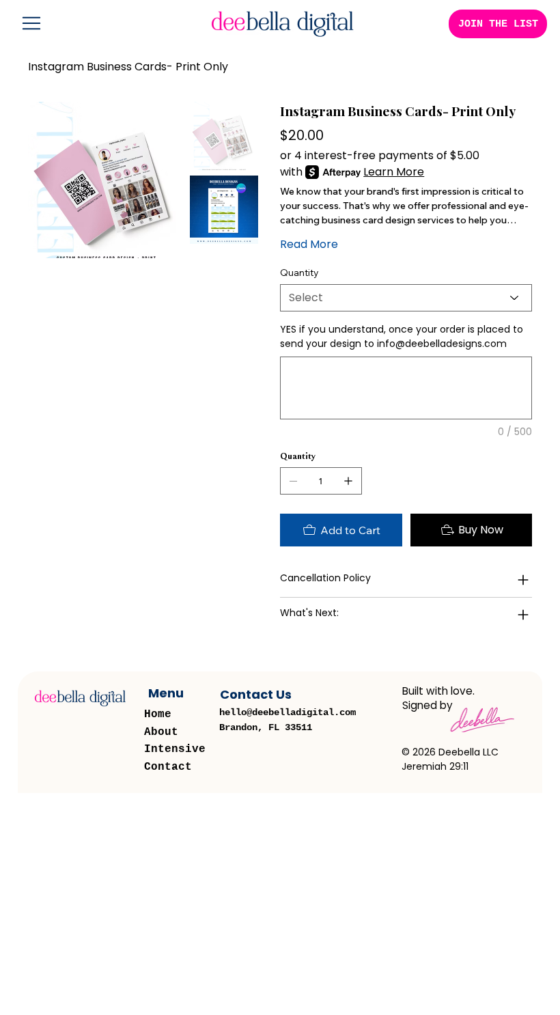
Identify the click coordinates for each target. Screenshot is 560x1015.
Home (157, 714)
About (161, 732)
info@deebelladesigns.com (442, 343)
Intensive (175, 749)
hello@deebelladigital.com (287, 712)
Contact (168, 767)
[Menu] (32, 23)
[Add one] (348, 481)
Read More (309, 244)
